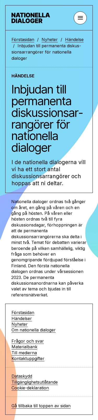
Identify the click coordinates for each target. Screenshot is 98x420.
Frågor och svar (27, 341)
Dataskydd (21, 376)
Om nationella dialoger (33, 329)
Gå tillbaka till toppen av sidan (41, 405)
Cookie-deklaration (30, 387)
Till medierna (24, 352)
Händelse (74, 39)
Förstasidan (22, 39)
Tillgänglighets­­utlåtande (34, 382)
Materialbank (24, 346)
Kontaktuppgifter (27, 358)
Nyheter (50, 39)
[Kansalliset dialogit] (32, 17)
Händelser (21, 318)
